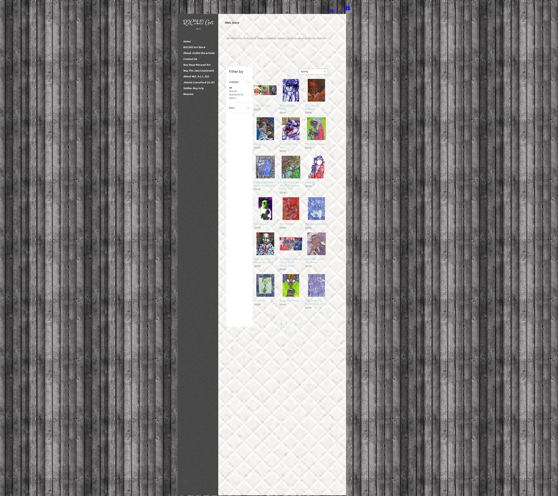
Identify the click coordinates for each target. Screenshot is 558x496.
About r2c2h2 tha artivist (199, 53)
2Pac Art (233, 91)
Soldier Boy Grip (193, 88)
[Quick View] (265, 90)
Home (187, 41)
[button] (347, 7)
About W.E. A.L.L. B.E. (196, 76)
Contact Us (190, 58)
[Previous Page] (275, 324)
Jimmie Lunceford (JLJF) (198, 82)
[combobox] (313, 72)
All (230, 88)
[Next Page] (307, 324)
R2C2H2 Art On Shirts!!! (236, 96)
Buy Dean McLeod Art (197, 64)
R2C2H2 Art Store (194, 47)
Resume (188, 94)
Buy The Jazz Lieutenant (198, 70)
